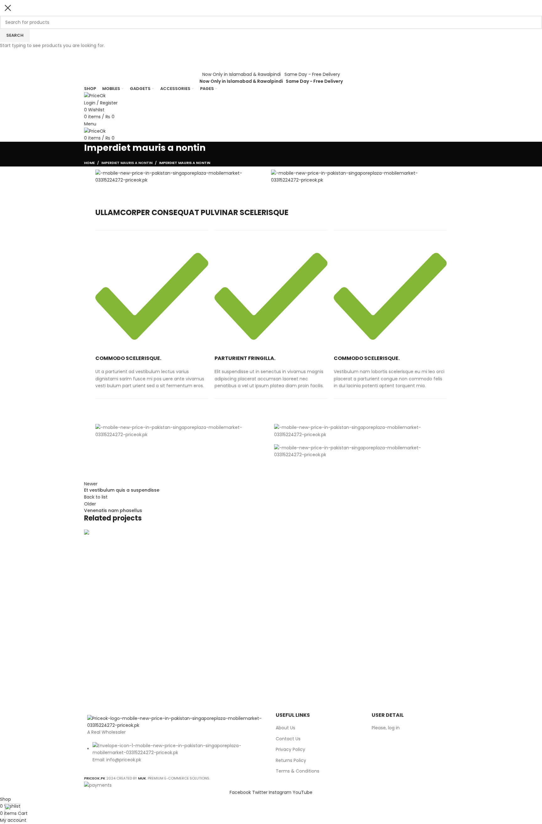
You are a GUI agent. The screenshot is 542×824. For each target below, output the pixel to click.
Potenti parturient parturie (130, 688)
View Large (92, 662)
